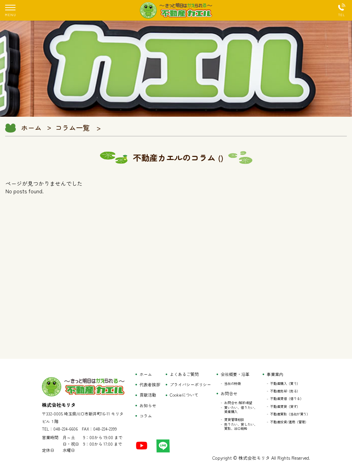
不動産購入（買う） (285, 383)
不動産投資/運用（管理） (289, 422)
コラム (146, 415)
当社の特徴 (232, 383)
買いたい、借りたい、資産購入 (240, 409)
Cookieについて (184, 394)
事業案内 (275, 374)
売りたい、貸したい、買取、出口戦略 (240, 426)
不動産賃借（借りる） (286, 399)
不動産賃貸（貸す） (285, 406)
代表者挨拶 (150, 384)
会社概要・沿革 (235, 374)
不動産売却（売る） (285, 391)
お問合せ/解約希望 (238, 403)
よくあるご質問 (184, 374)
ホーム (31, 128)
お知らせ (148, 405)
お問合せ (229, 393)
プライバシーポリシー (190, 384)
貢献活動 (148, 394)
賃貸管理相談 (234, 419)
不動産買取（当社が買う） (290, 414)
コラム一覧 (72, 128)
